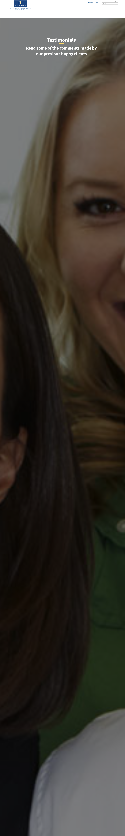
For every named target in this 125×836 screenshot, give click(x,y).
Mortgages (78, 9)
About (108, 9)
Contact (115, 9)
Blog (103, 9)
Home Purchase (88, 9)
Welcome (71, 9)
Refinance (96, 9)
